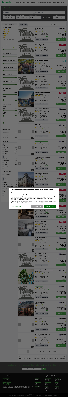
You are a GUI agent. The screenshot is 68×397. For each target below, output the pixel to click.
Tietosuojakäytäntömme (16, 206)
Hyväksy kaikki (50, 206)
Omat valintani (37, 206)
